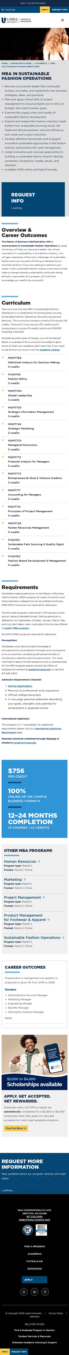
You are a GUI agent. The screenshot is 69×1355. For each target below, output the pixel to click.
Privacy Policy (56, 1313)
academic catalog (50, 349)
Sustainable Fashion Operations (32, 937)
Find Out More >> (16, 1128)
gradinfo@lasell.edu (40, 669)
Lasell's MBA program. (16, 628)
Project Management (22, 897)
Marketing (13, 879)
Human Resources (20, 861)
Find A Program (34, 1246)
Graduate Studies (21, 63)
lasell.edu (34, 1316)
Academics (41, 63)
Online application (20, 686)
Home (5, 63)
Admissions (34, 1268)
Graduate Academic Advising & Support (34, 1342)
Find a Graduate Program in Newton (34, 1330)
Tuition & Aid (34, 1261)
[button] (62, 20)
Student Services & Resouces (34, 1336)
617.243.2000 (35, 1216)
